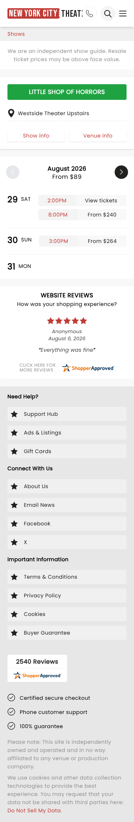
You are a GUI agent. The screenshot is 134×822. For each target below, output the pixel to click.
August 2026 (67, 172)
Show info (36, 135)
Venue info (98, 135)
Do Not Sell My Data (34, 810)
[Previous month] (12, 172)
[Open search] (107, 13)
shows (16, 34)
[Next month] (121, 172)
